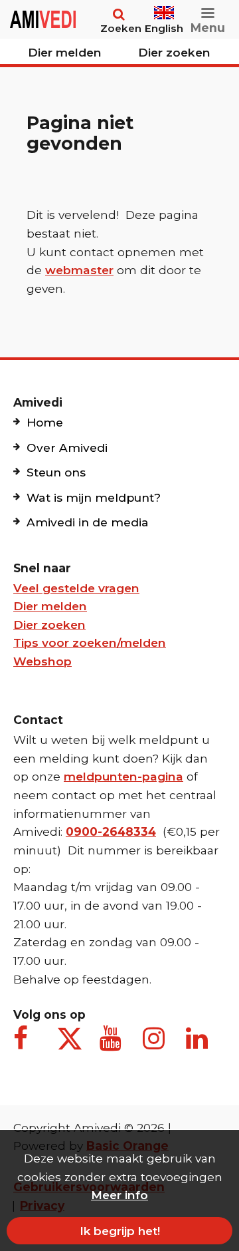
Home (45, 422)
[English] (164, 7)
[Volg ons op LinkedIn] (199, 1045)
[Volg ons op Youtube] (113, 1045)
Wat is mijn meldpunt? (94, 497)
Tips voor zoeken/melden (89, 642)
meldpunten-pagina (123, 776)
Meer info (119, 1195)
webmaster (79, 270)
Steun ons (56, 472)
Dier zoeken (174, 52)
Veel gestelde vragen (76, 588)
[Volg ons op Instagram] (156, 1045)
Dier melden (65, 52)
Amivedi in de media (88, 522)
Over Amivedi (67, 447)
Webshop (42, 661)
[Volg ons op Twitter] (69, 1038)
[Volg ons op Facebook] (26, 1045)
